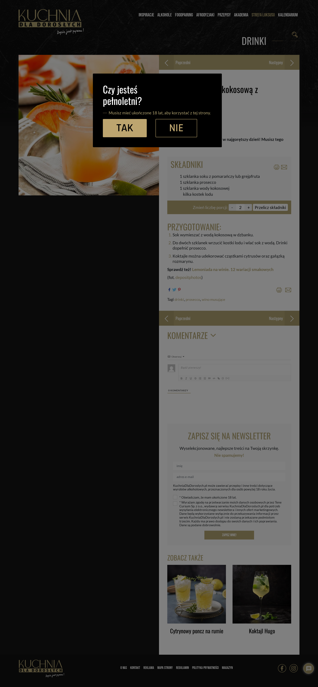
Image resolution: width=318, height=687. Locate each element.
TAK (124, 128)
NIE (176, 128)
